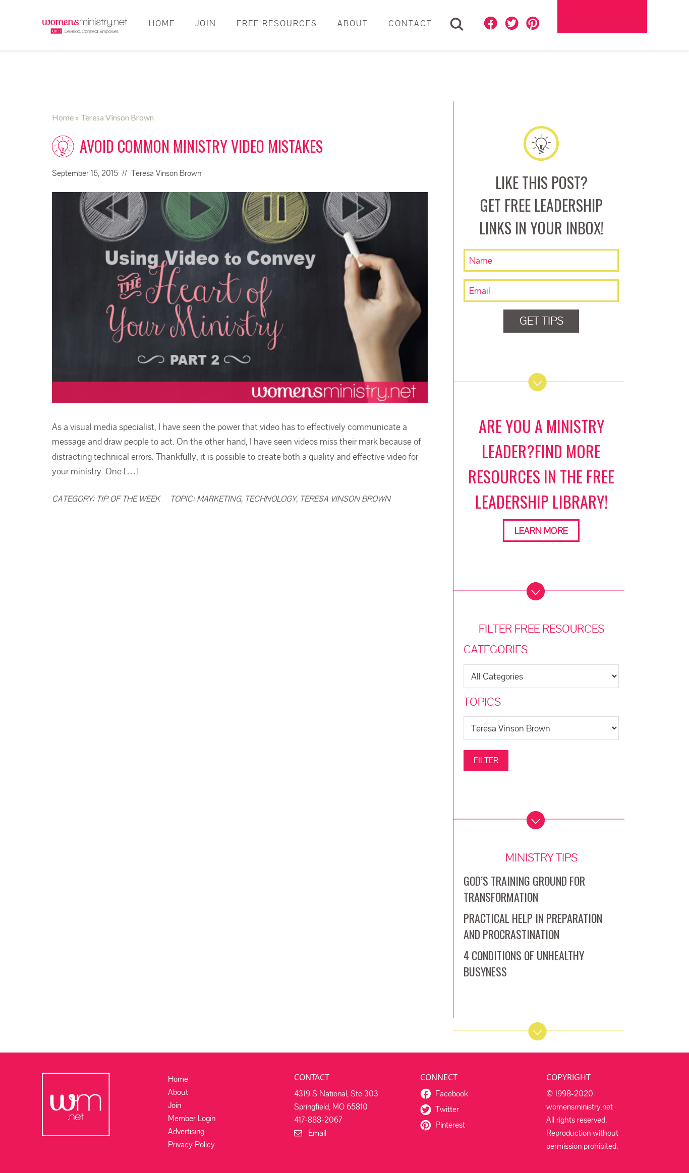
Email (314, 1133)
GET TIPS (541, 321)
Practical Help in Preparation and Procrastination (533, 926)
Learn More (541, 530)
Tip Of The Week (128, 498)
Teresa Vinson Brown (345, 498)
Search (457, 24)
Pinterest (450, 1125)
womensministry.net (85, 25)
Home (178, 1079)
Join (174, 1105)
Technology (270, 498)
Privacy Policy (191, 1144)
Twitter (447, 1109)
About (178, 1092)
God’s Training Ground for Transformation (524, 889)
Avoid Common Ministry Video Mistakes (201, 146)
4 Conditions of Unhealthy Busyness (524, 963)
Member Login (602, 16)
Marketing (219, 498)
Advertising (186, 1131)
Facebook (451, 1093)
